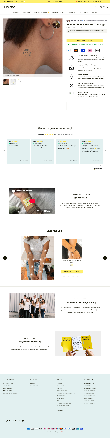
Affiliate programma (62, 390)
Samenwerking (60, 398)
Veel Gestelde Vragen (8, 383)
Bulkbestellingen (61, 395)
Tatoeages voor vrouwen (90, 383)
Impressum (32, 383)
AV (31, 388)
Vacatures (59, 388)
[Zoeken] (101, 7)
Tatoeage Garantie (7, 388)
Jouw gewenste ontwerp (63, 405)
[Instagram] (7, 421)
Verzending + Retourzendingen (86, 104)
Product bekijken (71, 271)
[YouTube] (16, 421)
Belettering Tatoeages (89, 390)
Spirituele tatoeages (89, 393)
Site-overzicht (60, 413)
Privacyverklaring (34, 385)
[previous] (5, 258)
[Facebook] (10, 421)
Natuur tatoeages (88, 398)
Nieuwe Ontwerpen (58, 12)
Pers (58, 400)
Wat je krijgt (87, 108)
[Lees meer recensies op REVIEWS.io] (98, 169)
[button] (4, 151)
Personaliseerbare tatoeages (64, 403)
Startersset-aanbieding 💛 (41, 12)
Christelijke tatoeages (89, 403)
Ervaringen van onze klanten (10, 393)
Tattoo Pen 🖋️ (26, 12)
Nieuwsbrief (60, 410)
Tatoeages (16, 12)
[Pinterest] (13, 421)
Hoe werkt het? (71, 12)
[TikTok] (19, 421)
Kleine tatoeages (88, 385)
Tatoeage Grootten (7, 390)
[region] (55, 151)
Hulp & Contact (83, 12)
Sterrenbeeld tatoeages (89, 395)
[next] (105, 258)
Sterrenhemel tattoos (89, 400)
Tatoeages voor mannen (90, 388)
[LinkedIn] (23, 421)
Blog (58, 408)
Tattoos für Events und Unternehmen (66, 393)
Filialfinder (59, 383)
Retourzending (6, 385)
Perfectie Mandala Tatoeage (72, 260)
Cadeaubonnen (60, 385)
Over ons (94, 12)
